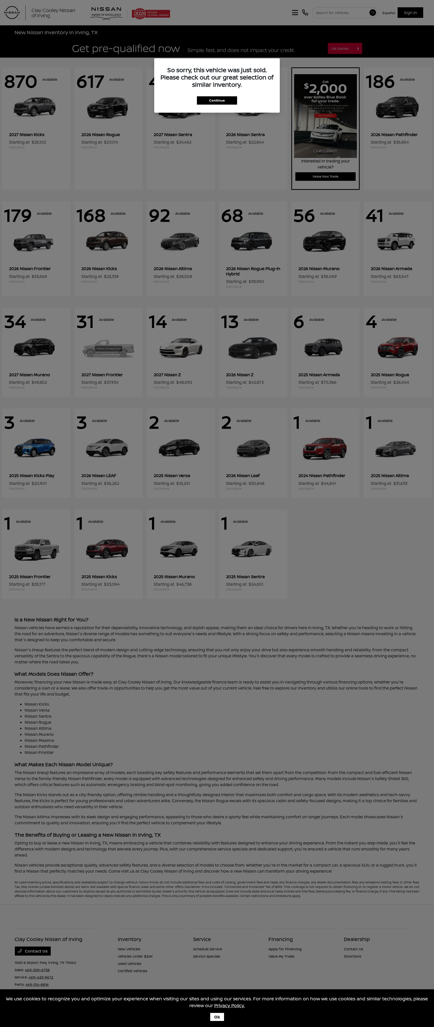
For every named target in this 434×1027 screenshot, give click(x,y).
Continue (217, 100)
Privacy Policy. (229, 1005)
